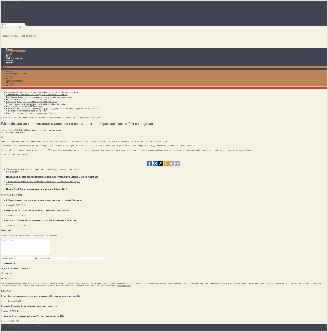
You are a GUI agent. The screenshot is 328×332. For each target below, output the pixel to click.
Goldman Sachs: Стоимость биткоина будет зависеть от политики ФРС (37, 95)
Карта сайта (11, 9)
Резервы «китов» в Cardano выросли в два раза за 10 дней (31, 99)
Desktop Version (7, 330)
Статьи (9, 53)
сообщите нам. (124, 286)
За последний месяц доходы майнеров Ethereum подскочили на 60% (32, 316)
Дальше (9, 184)
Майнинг (10, 60)
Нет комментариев (53, 130)
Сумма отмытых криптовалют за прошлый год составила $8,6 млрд (35, 104)
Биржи (9, 56)
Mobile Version (21, 330)
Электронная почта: (16, 132)
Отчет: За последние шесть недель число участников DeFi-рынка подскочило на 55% (40, 296)
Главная (9, 49)
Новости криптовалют (16, 51)
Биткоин (10, 63)
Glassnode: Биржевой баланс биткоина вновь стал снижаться (29, 306)
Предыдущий (12, 172)
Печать (4, 132)
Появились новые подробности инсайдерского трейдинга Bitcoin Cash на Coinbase (52, 176)
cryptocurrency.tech (19, 154)
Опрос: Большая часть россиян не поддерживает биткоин (31, 113)
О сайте (9, 6)
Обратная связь (12, 11)
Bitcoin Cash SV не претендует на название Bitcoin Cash (36, 189)
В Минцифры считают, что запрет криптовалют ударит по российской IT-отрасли (42, 92)
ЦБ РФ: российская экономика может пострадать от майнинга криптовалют (39, 97)
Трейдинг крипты (14, 58)
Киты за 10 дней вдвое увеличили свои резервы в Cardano (31, 101)
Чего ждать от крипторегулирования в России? (26, 111)
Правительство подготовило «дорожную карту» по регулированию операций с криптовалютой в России (52, 108)
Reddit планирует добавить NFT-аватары (24, 106)
